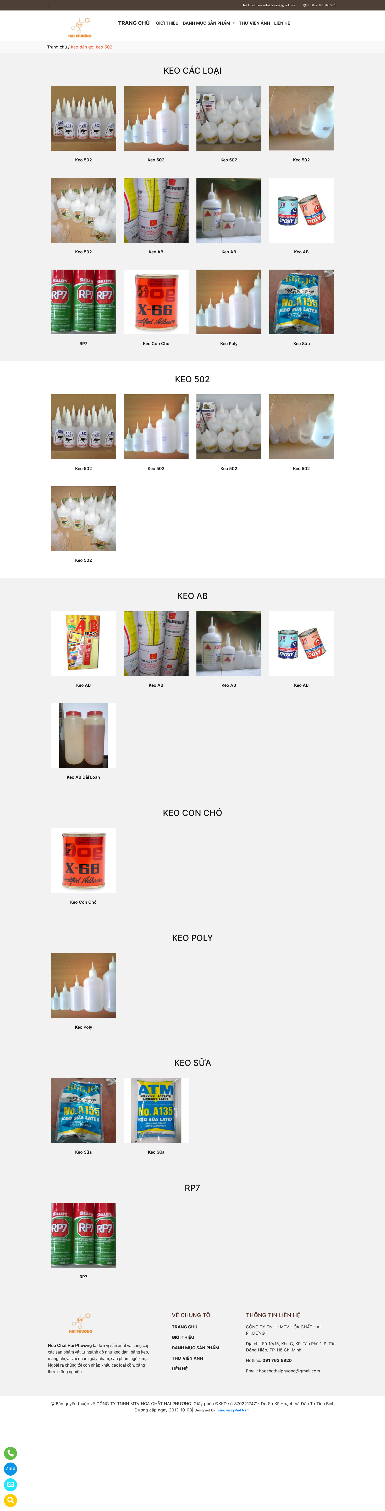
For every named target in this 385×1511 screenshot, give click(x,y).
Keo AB (156, 251)
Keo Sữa (301, 343)
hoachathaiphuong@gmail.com (289, 1370)
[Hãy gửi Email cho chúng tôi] (7, 1484)
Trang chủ (57, 47)
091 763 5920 (277, 1360)
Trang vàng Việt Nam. (233, 1410)
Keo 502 (83, 159)
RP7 (83, 343)
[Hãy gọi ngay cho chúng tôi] (7, 1453)
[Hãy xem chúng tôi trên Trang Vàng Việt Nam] (7, 1500)
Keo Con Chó (156, 343)
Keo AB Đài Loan (83, 777)
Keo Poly (229, 343)
